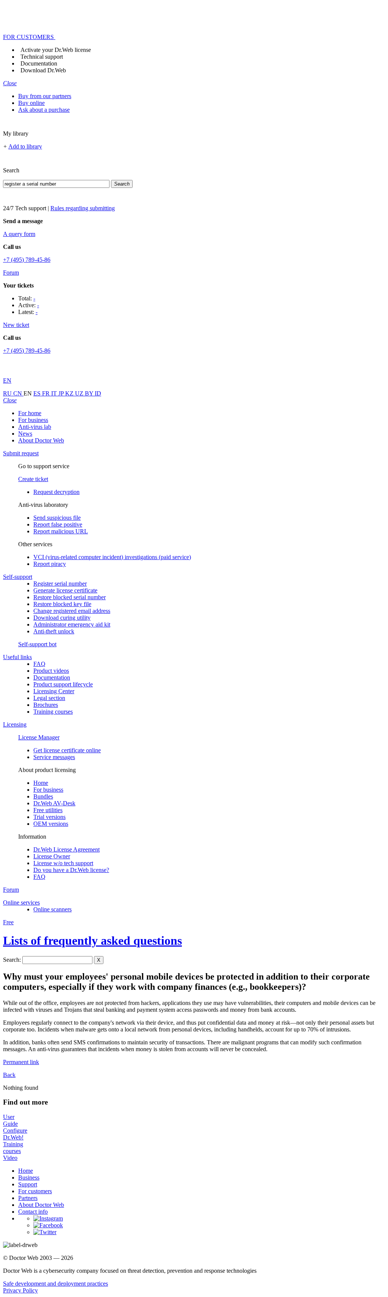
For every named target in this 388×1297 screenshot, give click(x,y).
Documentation (38, 63)
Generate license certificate (65, 590)
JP (61, 393)
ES (37, 393)
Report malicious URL (60, 531)
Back (9, 1075)
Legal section (49, 698)
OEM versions (50, 823)
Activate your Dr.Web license (55, 50)
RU (8, 393)
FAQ (39, 664)
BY (90, 393)
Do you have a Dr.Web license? (71, 870)
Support (27, 1184)
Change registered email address (71, 611)
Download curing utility (62, 617)
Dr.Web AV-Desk (54, 803)
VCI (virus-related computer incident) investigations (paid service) (112, 557)
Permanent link (21, 1062)
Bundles (43, 796)
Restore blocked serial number (69, 597)
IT (54, 393)
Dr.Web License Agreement (66, 849)
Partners (28, 1198)
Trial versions (49, 817)
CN (18, 393)
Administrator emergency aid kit (71, 624)
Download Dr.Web (43, 70)
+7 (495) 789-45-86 (26, 259)
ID (98, 393)
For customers (35, 1191)
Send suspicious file (57, 517)
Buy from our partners (44, 96)
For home (29, 413)
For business (33, 420)
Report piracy (49, 564)
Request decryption (56, 492)
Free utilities (48, 810)
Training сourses (53, 711)
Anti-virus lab (34, 426)
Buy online (31, 103)
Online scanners (52, 909)
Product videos (51, 670)
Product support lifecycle (63, 684)
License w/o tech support (63, 863)
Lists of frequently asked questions (92, 940)
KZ (70, 393)
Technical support (41, 56)
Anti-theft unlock (53, 631)
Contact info (33, 1211)
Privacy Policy (20, 1290)
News (25, 433)
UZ (80, 393)
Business (28, 1177)
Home (40, 783)
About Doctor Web (41, 440)
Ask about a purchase (44, 109)
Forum (11, 272)
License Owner (51, 856)
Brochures (45, 705)
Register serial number (60, 583)
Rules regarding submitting (82, 208)
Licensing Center (53, 691)
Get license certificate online (67, 750)
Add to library (25, 146)
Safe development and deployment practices (55, 1283)
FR (46, 393)
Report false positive (57, 524)
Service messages (54, 757)
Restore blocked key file (62, 604)
